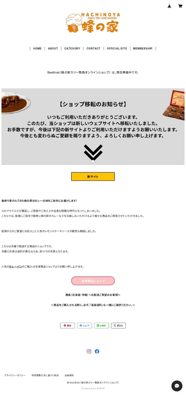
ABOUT (53, 48)
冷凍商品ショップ (92, 281)
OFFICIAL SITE (117, 48)
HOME (37, 48)
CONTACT (93, 48)
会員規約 (69, 375)
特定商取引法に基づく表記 (45, 375)
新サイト (92, 176)
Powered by (89, 388)
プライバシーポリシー (15, 375)
